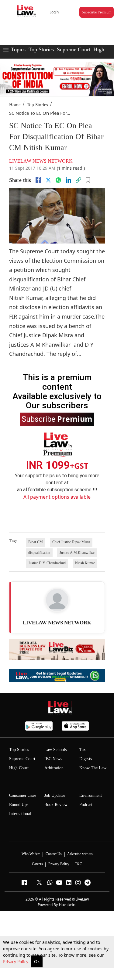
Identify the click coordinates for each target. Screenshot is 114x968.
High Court (19, 768)
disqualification (39, 553)
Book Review (55, 804)
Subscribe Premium (96, 12)
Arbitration (54, 768)
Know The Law (92, 768)
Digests (85, 759)
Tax (82, 749)
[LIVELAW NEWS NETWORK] (57, 600)
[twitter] (48, 180)
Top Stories (41, 49)
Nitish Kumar (85, 563)
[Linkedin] (68, 180)
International (20, 813)
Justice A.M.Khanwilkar (77, 553)
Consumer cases (22, 795)
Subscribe (57, 419)
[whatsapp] (58, 180)
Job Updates (54, 795)
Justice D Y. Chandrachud (47, 563)
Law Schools (55, 749)
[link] (78, 180)
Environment (90, 795)
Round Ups (18, 804)
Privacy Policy (16, 961)
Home (15, 104)
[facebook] (38, 180)
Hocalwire (67, 904)
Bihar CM (35, 542)
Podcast (85, 804)
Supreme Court (73, 49)
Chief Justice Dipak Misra (71, 542)
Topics (18, 49)
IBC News (53, 759)
